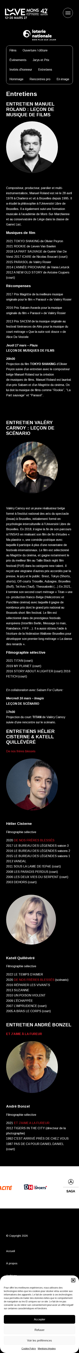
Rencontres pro (40, 79)
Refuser (39, 1330)
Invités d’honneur (20, 69)
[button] (73, 1280)
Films (12, 50)
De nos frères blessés (20, 751)
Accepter (39, 1319)
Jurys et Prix (41, 60)
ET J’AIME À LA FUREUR (24, 1034)
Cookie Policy (28, 1348)
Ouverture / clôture (35, 50)
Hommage (16, 79)
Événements (17, 60)
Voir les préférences (39, 1340)
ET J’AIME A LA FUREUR (31, 1123)
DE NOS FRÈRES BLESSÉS (34, 840)
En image (63, 79)
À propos (11, 1263)
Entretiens (45, 69)
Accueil (10, 1251)
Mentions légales (47, 1348)
